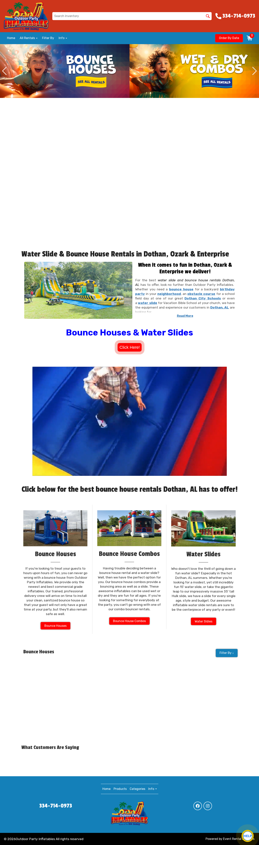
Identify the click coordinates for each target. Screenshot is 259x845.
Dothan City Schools (202, 298)
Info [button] (62, 38)
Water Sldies (203, 621)
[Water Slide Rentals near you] (194, 71)
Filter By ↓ (227, 653)
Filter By (48, 38)
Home (11, 38)
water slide (147, 303)
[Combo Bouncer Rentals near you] (65, 71)
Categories (137, 789)
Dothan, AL (219, 307)
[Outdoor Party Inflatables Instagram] (207, 806)
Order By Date (229, 38)
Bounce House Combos (129, 621)
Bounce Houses (55, 626)
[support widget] (248, 836)
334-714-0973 (55, 805)
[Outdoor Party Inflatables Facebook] (197, 806)
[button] (4, 71)
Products (120, 789)
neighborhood (169, 294)
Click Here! (129, 347)
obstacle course (201, 294)
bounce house (181, 289)
